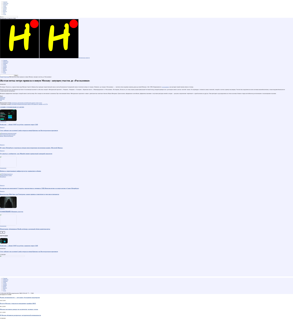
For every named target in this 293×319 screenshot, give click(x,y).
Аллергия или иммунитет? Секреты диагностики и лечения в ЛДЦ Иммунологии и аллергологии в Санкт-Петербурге (39, 188)
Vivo (4, 12)
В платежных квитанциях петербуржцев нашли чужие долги (26, 102)
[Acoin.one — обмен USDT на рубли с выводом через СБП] (146, 115)
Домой (2, 77)
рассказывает (165, 87)
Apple (4, 6)
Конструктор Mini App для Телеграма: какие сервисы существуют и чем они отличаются (29, 194)
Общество (5, 3)
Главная (5, 2)
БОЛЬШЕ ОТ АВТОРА (17, 107)
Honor (4, 10)
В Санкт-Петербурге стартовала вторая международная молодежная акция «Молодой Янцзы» (31, 148)
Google (5, 7)
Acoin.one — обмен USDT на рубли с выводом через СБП (19, 124)
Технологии (3, 121)
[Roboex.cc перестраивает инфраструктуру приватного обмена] (146, 161)
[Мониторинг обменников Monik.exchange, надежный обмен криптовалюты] (146, 219)
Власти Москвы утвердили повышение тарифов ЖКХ (18, 303)
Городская (6, 77)
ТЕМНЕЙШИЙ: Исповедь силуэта (11, 211)
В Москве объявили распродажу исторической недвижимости (20, 315)
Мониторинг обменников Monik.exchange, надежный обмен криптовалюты (25, 229)
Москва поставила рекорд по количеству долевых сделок (19, 309)
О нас (4, 14)
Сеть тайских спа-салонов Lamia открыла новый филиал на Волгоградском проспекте (29, 130)
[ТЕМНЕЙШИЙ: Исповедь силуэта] (146, 202)
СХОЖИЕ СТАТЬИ (5, 107)
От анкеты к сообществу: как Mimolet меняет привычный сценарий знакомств (26, 153)
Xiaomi (5, 8)
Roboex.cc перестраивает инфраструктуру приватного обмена (20, 171)
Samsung (5, 4)
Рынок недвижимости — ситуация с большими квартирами (20, 297)
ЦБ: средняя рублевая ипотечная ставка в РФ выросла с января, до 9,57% (29, 104)
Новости (2, 127)
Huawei (5, 11)
